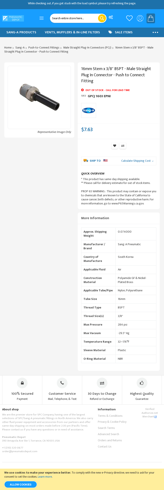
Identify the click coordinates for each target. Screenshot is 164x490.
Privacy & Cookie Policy (112, 421)
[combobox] (78, 18)
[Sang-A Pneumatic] (88, 110)
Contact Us (104, 446)
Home (8, 47)
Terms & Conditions (110, 415)
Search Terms (106, 427)
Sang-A (20, 47)
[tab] (119, 218)
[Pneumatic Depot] (13, 18)
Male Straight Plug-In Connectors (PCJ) (87, 47)
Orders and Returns (110, 440)
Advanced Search (108, 434)
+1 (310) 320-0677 (12, 447)
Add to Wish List (114, 145)
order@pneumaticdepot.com (19, 451)
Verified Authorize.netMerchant (150, 413)
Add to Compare (123, 145)
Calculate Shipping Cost (136, 161)
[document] (82, 479)
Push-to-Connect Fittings (43, 47)
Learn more (45, 476)
